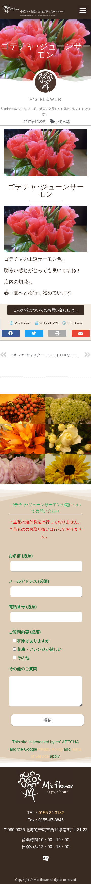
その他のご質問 (23, 669)
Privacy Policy (50, 749)
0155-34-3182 (51, 813)
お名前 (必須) (21, 556)
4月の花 (64, 122)
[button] (83, 10)
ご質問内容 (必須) (25, 632)
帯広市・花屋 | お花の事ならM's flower (42, 11)
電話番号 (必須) (23, 607)
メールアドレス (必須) (29, 581)
